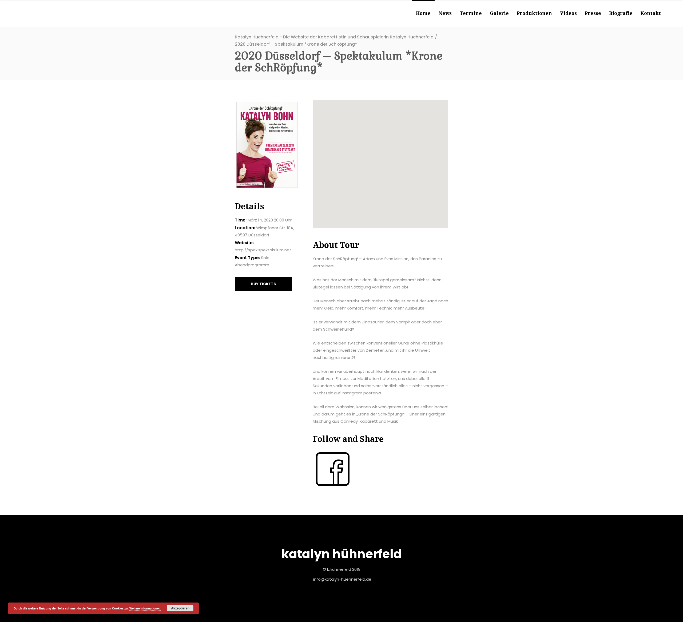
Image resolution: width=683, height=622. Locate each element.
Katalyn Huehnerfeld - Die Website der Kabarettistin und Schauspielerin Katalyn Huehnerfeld (334, 36)
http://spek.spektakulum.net (263, 250)
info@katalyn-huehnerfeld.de (342, 579)
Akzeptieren (180, 608)
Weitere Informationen (145, 608)
